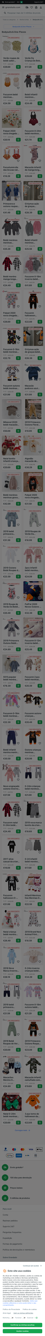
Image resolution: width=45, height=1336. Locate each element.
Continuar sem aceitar (31, 1266)
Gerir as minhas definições (23, 1313)
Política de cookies (30, 1309)
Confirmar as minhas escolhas (22, 1325)
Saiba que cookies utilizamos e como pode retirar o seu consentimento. (20, 1303)
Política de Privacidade (11, 1309)
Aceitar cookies (22, 1331)
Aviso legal (7, 1313)
